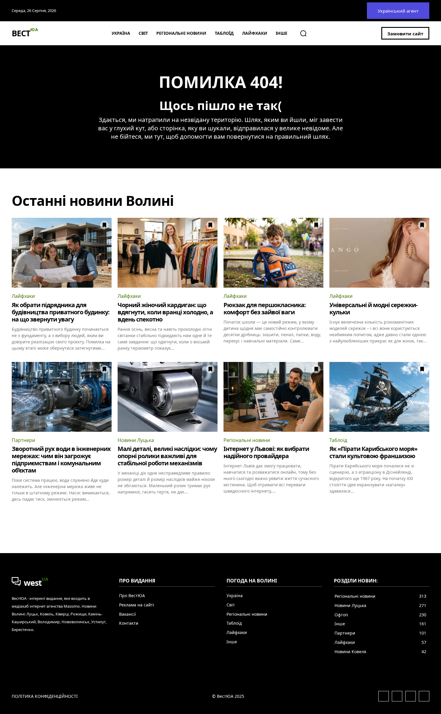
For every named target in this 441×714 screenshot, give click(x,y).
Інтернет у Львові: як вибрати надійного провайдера (266, 452)
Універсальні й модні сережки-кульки (373, 308)
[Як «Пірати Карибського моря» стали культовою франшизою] (379, 397)
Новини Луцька (136, 440)
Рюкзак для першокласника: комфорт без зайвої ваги (265, 308)
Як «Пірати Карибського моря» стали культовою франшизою (373, 452)
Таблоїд (338, 440)
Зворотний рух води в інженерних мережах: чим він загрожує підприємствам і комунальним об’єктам (61, 459)
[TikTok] (424, 696)
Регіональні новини (247, 440)
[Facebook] (383, 696)
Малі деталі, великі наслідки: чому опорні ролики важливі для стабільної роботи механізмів (167, 456)
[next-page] (425, 512)
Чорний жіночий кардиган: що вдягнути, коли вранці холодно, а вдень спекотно (165, 312)
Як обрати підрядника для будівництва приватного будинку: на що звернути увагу (61, 312)
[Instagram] (397, 696)
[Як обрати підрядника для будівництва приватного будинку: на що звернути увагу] (62, 253)
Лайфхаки (23, 296)
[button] (303, 33)
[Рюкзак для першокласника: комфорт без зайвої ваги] (273, 253)
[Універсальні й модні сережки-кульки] (379, 253)
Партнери (23, 440)
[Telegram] (410, 696)
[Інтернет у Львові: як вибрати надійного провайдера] (273, 397)
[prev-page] (15, 512)
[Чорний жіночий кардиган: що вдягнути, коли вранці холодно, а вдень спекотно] (168, 253)
